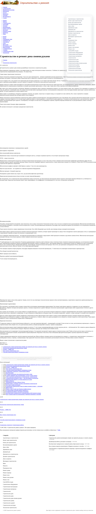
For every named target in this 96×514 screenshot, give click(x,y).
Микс (4, 463)
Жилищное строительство (9, 461)
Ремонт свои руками (8, 477)
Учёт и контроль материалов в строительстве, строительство (21, 376)
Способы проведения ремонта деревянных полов (15, 352)
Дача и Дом (6, 447)
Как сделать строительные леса (11, 350)
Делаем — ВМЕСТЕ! (8, 349)
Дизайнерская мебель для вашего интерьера (10, 357)
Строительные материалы (9, 489)
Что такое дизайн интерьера (13, 385)
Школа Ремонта (10, 381)
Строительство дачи (8, 493)
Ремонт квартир (7, 472)
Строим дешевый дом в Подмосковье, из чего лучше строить (21, 375)
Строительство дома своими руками (12, 498)
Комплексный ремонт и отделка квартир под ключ (19, 379)
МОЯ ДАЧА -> (10, 387)
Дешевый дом (6, 451)
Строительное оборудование (10, 484)
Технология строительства (10, 62)
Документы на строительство (10, 454)
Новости (5, 465)
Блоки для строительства (9, 442)
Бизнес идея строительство (10, 440)
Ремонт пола (6, 475)
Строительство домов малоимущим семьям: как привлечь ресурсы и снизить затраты (25, 346)
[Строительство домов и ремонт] (24, 5)
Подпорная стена (7, 468)
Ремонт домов (6, 470)
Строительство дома (8, 496)
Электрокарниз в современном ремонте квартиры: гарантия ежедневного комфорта (35, 358)
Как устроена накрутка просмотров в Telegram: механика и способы (23, 394)
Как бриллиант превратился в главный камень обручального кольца (30, 357)
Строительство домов (8, 500)
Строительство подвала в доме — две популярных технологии (22, 378)
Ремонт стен (6, 479)
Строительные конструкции (10, 486)
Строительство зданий (9, 503)
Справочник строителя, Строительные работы (18, 371)
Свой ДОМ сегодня (8, 482)
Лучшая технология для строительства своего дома (19, 374)
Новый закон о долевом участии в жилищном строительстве (21, 383)
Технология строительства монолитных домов (15, 348)
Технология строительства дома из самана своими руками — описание (24, 386)
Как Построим (9, 372)
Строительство (7, 491)
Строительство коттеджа (9, 505)
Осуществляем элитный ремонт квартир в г (17, 390)
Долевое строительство (9, 456)
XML (59, 430)
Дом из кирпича (7, 458)
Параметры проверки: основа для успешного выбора (26, 359)
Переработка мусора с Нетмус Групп (15, 382)
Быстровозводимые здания (10, 445)
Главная (5, 60)
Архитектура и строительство (10, 438)
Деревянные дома (7, 449)
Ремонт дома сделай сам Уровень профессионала (18, 389)
